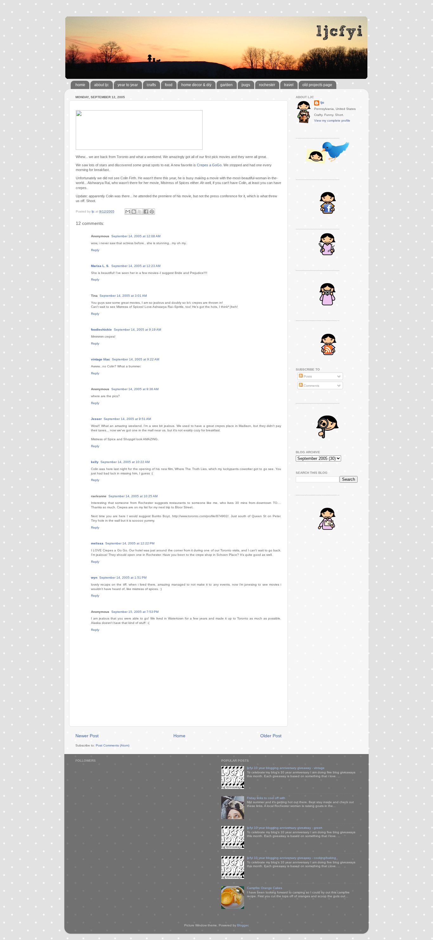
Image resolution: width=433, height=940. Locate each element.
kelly (95, 462)
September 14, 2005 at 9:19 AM (137, 329)
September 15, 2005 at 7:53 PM (134, 611)
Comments (311, 385)
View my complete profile (332, 120)
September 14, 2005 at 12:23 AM (135, 266)
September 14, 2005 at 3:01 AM (123, 295)
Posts (307, 376)
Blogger (242, 925)
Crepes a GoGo (209, 165)
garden (226, 85)
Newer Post (87, 735)
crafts (151, 85)
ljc (322, 102)
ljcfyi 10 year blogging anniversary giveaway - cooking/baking (291, 858)
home (80, 85)
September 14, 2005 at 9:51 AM (127, 419)
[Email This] (128, 211)
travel (289, 85)
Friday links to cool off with (266, 798)
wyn (94, 577)
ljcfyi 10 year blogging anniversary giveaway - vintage (286, 768)
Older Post (270, 735)
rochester (267, 85)
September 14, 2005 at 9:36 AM (134, 389)
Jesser (96, 419)
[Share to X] (140, 211)
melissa (97, 543)
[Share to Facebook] (146, 211)
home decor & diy (196, 85)
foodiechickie (101, 329)
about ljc (101, 85)
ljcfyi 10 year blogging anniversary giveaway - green (284, 827)
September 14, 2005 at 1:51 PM (122, 577)
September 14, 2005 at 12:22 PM (129, 543)
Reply (95, 250)
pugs (246, 85)
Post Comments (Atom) (112, 745)
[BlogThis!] (134, 211)
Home (179, 735)
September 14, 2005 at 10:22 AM (125, 462)
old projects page (317, 85)
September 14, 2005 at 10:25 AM (133, 496)
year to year (128, 85)
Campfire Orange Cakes (264, 888)
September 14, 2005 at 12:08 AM (135, 236)
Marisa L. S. (100, 266)
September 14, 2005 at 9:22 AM (135, 359)
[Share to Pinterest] (152, 211)
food (168, 85)
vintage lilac (100, 359)
